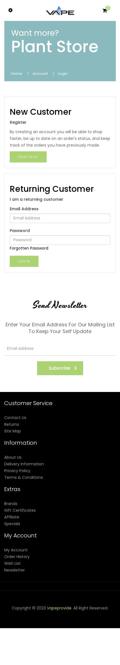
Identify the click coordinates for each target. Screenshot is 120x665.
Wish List (12, 563)
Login (63, 73)
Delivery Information (24, 464)
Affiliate (11, 517)
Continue (28, 157)
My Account (16, 550)
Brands (10, 503)
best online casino (45, 635)
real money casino (34, 648)
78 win (57, 621)
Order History (17, 556)
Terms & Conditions (23, 477)
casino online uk (35, 621)
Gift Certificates (20, 510)
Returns (11, 424)
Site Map (12, 431)
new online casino (80, 628)
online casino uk (26, 641)
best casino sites (95, 661)
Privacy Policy (17, 470)
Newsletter (14, 570)
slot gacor (20, 628)
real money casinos (84, 648)
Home (16, 73)
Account (40, 73)
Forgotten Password (29, 248)
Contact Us (15, 417)
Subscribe (59, 368)
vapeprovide (59, 608)
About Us (12, 457)
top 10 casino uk (50, 661)
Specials (12, 524)
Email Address (24, 209)
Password (20, 230)
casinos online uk (46, 628)
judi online (73, 621)
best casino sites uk (61, 641)
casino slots (94, 621)
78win (14, 621)
